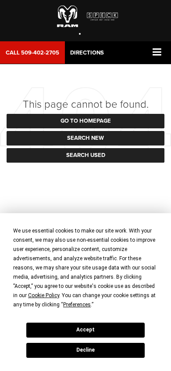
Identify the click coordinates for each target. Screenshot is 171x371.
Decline (85, 350)
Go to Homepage (86, 120)
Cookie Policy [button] (43, 295)
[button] (32, 52)
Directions (87, 52)
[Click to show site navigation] (157, 52)
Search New (85, 138)
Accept (85, 330)
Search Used (85, 155)
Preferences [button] (77, 305)
